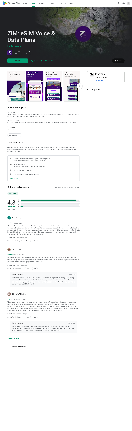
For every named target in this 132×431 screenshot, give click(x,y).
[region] (36, 52)
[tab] (26, 3)
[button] (16, 86)
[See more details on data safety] (14, 178)
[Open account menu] (128, 3)
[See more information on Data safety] (22, 142)
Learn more (17, 166)
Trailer (118, 61)
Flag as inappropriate (16, 346)
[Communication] (14, 135)
